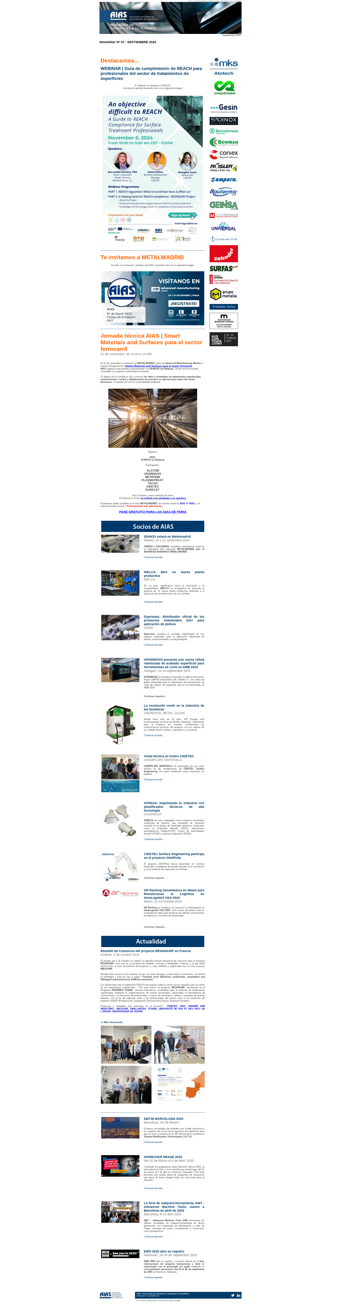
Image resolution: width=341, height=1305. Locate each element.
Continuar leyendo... (154, 557)
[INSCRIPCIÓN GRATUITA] (152, 245)
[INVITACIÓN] (152, 324)
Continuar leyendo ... (154, 735)
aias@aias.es (153, 1296)
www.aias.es (142, 1296)
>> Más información (112, 1022)
